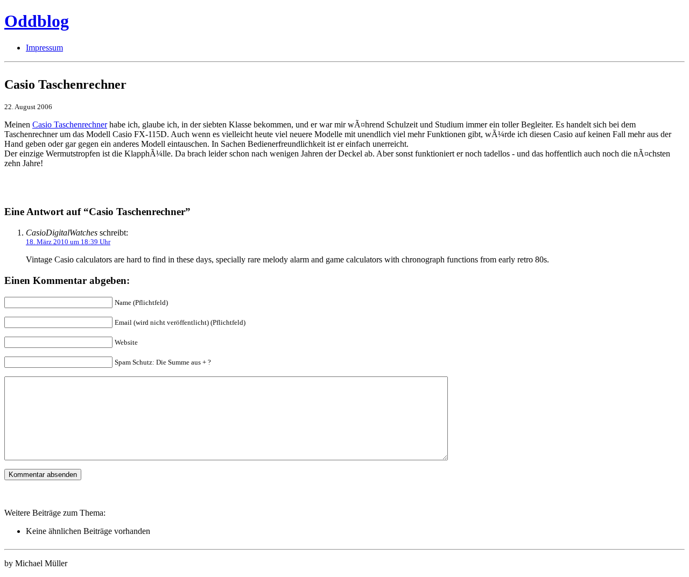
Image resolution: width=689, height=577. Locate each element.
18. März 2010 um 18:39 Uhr (68, 242)
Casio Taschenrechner (69, 124)
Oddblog (36, 21)
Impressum (44, 47)
